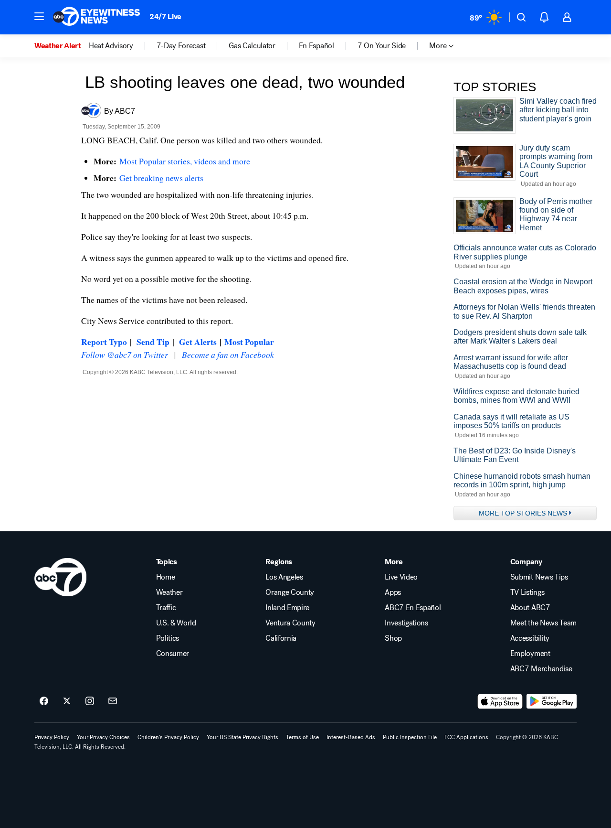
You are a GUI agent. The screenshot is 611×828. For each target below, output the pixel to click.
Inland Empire (287, 608)
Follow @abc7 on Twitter (124, 354)
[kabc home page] (60, 577)
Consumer (172, 653)
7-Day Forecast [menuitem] (181, 46)
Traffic (166, 608)
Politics (167, 638)
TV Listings (527, 592)
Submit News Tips (539, 577)
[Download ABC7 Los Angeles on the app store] (500, 701)
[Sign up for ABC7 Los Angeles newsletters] (112, 701)
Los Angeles (284, 577)
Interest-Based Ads (351, 737)
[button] (39, 16)
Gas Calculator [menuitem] (252, 46)
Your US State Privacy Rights (242, 737)
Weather (169, 592)
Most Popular (249, 341)
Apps (393, 592)
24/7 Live (165, 16)
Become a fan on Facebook (228, 354)
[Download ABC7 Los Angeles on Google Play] (552, 701)
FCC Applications (466, 737)
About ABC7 (530, 608)
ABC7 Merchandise (541, 669)
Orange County (289, 592)
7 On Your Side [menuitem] (382, 46)
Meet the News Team (543, 623)
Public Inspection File (410, 737)
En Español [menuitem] (316, 46)
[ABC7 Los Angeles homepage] (96, 17)
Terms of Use (302, 737)
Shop (393, 638)
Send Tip (153, 341)
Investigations (406, 623)
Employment (530, 653)
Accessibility (529, 638)
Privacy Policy (51, 737)
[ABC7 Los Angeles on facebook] (43, 701)
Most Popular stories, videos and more (184, 161)
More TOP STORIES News (523, 513)
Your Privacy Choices (103, 737)
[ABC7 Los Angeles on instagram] (89, 701)
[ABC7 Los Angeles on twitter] (66, 701)
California (280, 638)
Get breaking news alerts (161, 177)
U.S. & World (176, 623)
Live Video (401, 577)
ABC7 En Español (413, 608)
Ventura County (290, 623)
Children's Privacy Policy (168, 737)
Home (165, 577)
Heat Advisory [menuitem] (111, 46)
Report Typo (104, 341)
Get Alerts (198, 341)
